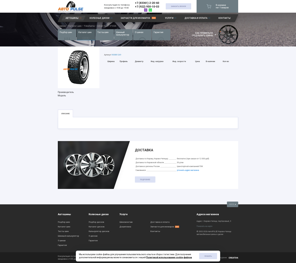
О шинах (139, 32)
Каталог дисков (97, 226)
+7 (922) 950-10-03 (147, 6)
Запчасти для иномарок (135, 18)
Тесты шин (103, 32)
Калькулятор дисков (99, 231)
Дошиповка (125, 226)
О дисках (93, 236)
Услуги (169, 18)
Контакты (224, 18)
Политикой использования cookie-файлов (169, 257)
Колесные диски (99, 18)
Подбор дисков (96, 222)
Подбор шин (66, 32)
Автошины (72, 18)
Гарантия (158, 32)
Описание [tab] (65, 114)
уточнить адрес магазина (188, 170)
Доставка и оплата (196, 18)
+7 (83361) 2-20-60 (147, 2)
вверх (231, 204)
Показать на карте (204, 226)
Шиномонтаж (126, 222)
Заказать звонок (178, 6)
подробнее (145, 179)
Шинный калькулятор (122, 33)
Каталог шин (85, 32)
